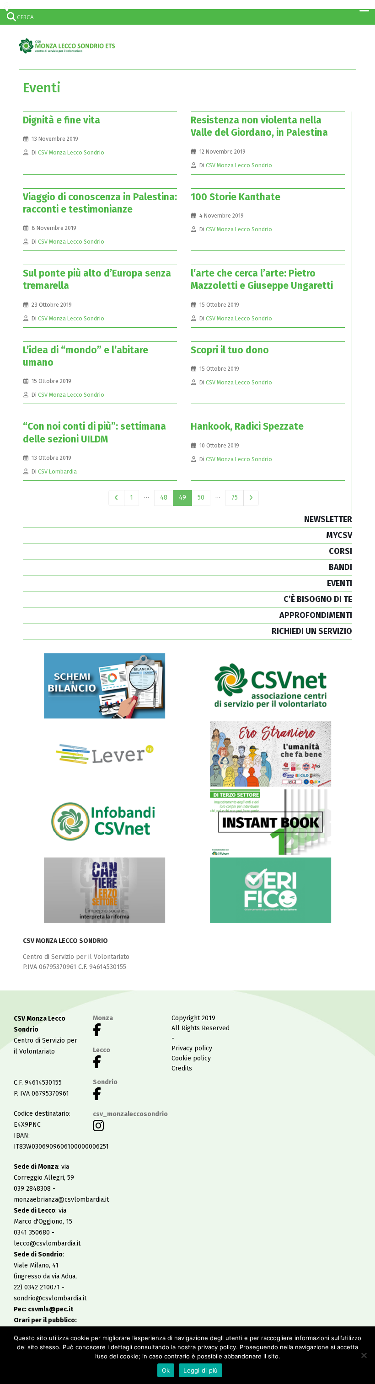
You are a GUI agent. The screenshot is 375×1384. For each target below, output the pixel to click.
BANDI (340, 567)
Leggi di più (200, 1370)
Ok (166, 1370)
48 (163, 497)
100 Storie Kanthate (235, 197)
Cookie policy (191, 1058)
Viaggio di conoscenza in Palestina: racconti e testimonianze (100, 203)
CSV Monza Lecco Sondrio (71, 152)
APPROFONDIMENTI (315, 615)
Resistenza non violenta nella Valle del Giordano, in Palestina (259, 126)
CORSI (340, 551)
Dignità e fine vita (61, 120)
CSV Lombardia (57, 471)
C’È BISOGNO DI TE (318, 599)
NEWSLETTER (328, 519)
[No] (363, 1355)
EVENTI (339, 583)
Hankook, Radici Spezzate (247, 426)
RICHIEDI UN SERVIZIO (312, 631)
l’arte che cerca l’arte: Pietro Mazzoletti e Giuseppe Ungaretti (262, 279)
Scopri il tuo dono (230, 350)
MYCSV (339, 535)
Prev (116, 498)
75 (234, 497)
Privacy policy (191, 1048)
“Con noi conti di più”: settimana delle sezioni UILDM (94, 433)
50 (201, 497)
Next (251, 498)
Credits (181, 1068)
